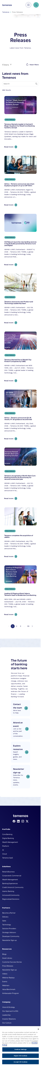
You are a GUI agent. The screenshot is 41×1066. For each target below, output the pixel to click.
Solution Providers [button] (9, 928)
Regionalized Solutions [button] (10, 899)
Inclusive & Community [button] (10, 895)
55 (28, 626)
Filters (6, 65)
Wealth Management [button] (10, 842)
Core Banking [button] (7, 834)
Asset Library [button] (7, 958)
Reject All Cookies (20, 1056)
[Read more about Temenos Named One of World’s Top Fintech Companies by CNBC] (20, 357)
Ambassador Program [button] (10, 993)
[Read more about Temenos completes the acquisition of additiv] (20, 533)
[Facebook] (14, 821)
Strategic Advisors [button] (9, 932)
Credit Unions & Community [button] (12, 887)
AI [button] (3, 850)
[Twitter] (27, 821)
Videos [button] (4, 973)
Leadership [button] (6, 1015)
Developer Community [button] (10, 936)
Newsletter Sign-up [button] (9, 940)
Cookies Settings (20, 1049)
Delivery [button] (5, 916)
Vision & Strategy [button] (8, 1007)
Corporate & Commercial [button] (11, 875)
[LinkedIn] (19, 821)
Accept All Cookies (20, 1062)
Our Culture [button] (6, 1022)
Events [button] (4, 981)
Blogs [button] (4, 954)
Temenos (5, 12)
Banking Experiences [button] (10, 883)
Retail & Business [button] (8, 871)
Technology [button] (6, 924)
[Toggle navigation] (28, 5)
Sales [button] (4, 920)
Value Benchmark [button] (8, 989)
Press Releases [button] (7, 966)
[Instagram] (23, 821)
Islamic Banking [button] (8, 891)
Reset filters (34, 65)
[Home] (7, 5)
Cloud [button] (4, 854)
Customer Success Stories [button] (12, 962)
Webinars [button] (5, 985)
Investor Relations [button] (9, 1019)
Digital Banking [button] (8, 838)
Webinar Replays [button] (8, 977)
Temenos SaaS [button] (7, 857)
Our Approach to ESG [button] (10, 1011)
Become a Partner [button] (9, 913)
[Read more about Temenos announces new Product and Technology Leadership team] (20, 299)
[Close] (38, 1029)
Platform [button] (5, 846)
